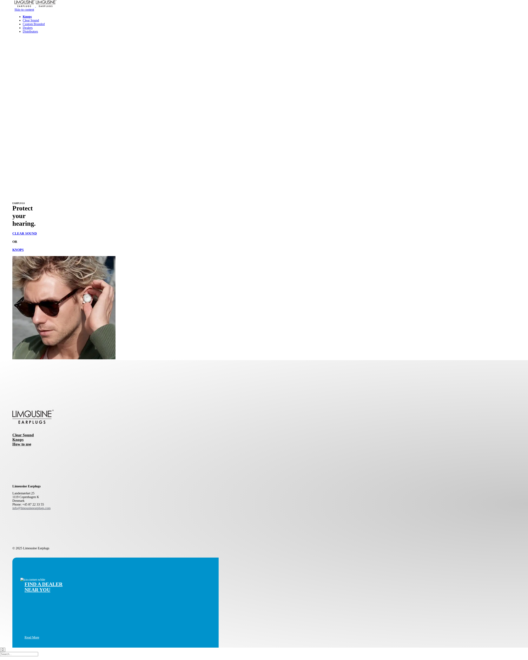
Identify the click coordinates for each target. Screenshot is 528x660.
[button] (32, 637)
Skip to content (24, 9)
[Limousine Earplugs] (35, 6)
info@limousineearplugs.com (31, 508)
